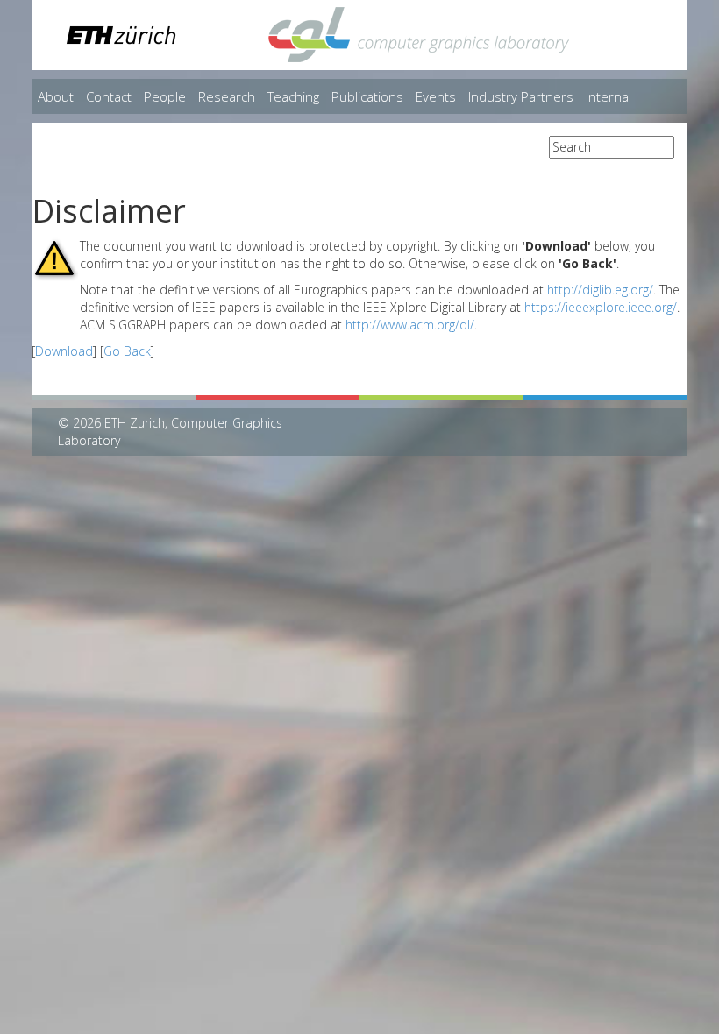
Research (226, 96)
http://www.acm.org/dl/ (409, 324)
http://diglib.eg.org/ (600, 289)
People (165, 96)
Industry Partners (520, 96)
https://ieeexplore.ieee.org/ (600, 307)
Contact (109, 96)
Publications (367, 96)
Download (64, 351)
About (56, 96)
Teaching (293, 96)
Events (436, 96)
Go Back (127, 351)
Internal (608, 96)
